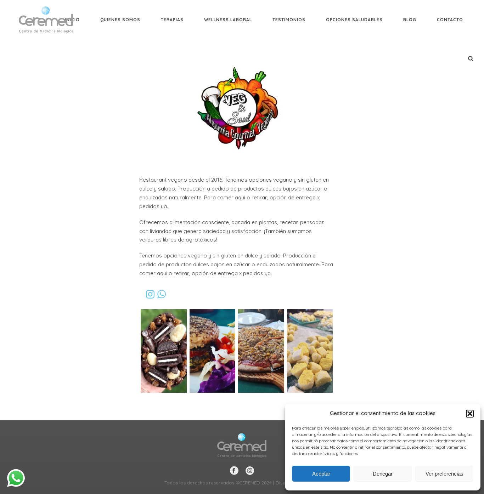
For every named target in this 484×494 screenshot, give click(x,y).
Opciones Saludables (354, 19)
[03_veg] (261, 351)
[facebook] (234, 471)
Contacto (450, 19)
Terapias (172, 19)
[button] (469, 413)
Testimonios (288, 19)
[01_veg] (164, 351)
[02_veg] (213, 351)
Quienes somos (120, 19)
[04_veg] (310, 351)
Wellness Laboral (228, 19)
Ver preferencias (444, 474)
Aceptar (321, 474)
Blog (409, 19)
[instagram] (250, 471)
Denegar (383, 474)
